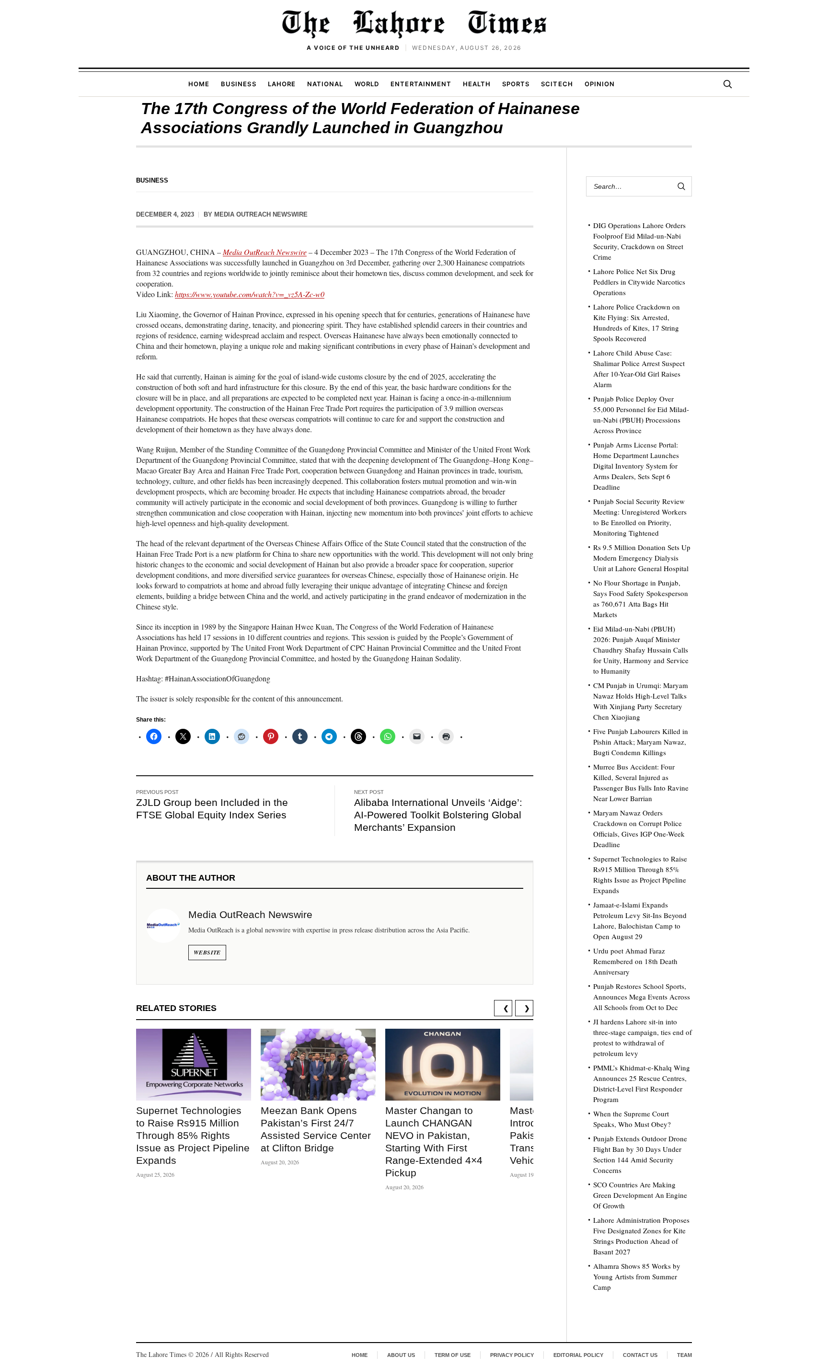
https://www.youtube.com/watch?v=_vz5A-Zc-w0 (249, 294)
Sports (515, 84)
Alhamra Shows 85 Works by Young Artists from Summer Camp (636, 1276)
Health (477, 84)
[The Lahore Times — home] (414, 24)
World (367, 84)
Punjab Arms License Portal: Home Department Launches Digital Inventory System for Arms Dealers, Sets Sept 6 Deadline (636, 466)
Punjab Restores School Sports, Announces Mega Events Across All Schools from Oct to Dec (641, 996)
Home (198, 84)
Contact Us (640, 1355)
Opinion (600, 84)
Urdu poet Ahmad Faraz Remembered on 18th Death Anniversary (635, 961)
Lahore (282, 84)
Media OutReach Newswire (261, 214)
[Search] (727, 83)
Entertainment (421, 84)
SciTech (557, 84)
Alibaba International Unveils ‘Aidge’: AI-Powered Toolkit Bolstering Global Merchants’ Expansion (438, 815)
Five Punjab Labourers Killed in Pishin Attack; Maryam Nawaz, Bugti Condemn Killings (640, 741)
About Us (401, 1355)
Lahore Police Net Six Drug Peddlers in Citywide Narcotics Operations (639, 281)
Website (207, 952)
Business (238, 84)
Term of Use (453, 1355)
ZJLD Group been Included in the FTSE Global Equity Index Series (212, 808)
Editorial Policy (578, 1355)
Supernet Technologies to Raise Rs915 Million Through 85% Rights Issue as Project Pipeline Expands (193, 1135)
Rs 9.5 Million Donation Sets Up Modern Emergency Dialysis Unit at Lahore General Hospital (641, 557)
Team (684, 1355)
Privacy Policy (512, 1355)
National (325, 84)
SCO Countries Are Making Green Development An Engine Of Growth (640, 1195)
